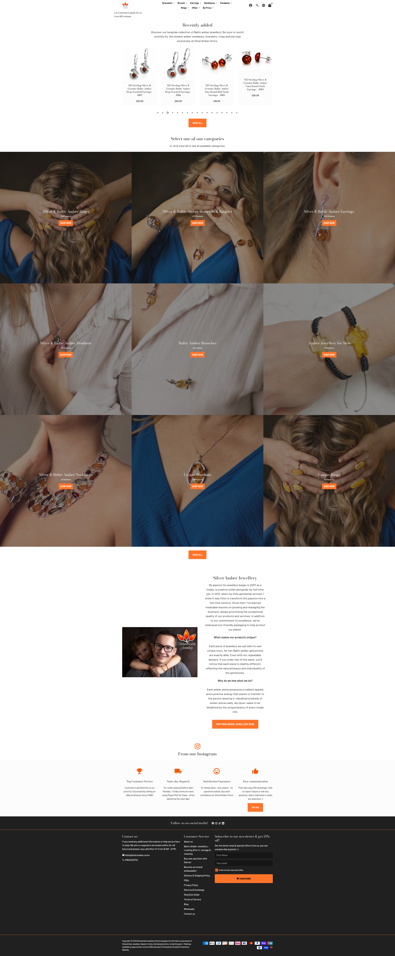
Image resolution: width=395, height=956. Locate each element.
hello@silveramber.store (136, 855)
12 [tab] (212, 113)
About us (188, 841)
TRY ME (255, 807)
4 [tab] (172, 113)
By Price (208, 7)
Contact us (189, 913)
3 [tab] (167, 113)
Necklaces (211, 3)
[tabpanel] (140, 76)
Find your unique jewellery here (235, 724)
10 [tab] (202, 113)
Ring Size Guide (191, 894)
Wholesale (189, 909)
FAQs (186, 880)
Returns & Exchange (194, 889)
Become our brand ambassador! (193, 869)
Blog (186, 904)
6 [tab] (182, 113)
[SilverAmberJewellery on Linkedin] (223, 823)
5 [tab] (177, 113)
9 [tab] (197, 113)
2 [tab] (163, 113)
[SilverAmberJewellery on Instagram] (197, 747)
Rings (185, 7)
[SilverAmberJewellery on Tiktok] (219, 823)
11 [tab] (207, 113)
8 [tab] (192, 113)
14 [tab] (222, 113)
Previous (125, 77)
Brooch (183, 3)
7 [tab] (187, 113)
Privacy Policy (191, 885)
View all (197, 123)
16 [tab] (232, 113)
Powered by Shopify (171, 947)
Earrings (196, 3)
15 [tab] (227, 113)
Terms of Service (192, 899)
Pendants (226, 3)
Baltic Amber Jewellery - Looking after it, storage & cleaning (197, 850)
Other (196, 7)
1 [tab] (158, 113)
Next (269, 77)
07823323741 (130, 860)
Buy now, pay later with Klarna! (195, 860)
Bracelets (168, 3)
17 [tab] (237, 113)
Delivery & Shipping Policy (197, 875)
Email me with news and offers (231, 870)
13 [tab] (217, 113)
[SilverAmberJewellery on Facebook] (213, 823)
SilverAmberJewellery (145, 941)
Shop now (65, 223)
